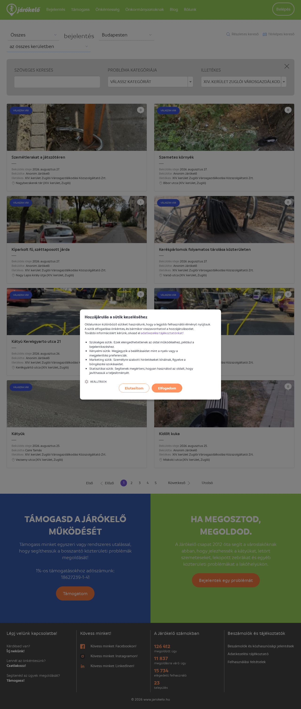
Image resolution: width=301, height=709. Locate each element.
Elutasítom (134, 388)
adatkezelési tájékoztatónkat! (162, 333)
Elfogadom (167, 388)
